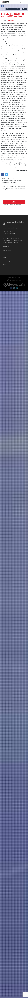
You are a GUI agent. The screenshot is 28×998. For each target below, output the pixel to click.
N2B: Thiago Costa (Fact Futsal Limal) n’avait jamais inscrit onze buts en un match (13, 188)
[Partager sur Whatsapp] (9, 174)
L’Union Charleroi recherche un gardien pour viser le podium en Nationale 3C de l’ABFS (12, 180)
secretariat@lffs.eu (12, 233)
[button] (24, 1)
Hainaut (5, 254)
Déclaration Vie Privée (14, 277)
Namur (5, 264)
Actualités (12, 20)
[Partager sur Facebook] (2, 174)
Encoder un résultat (13, 9)
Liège (4, 257)
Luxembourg (6, 261)
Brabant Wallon (7, 250)
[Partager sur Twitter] (6, 174)
